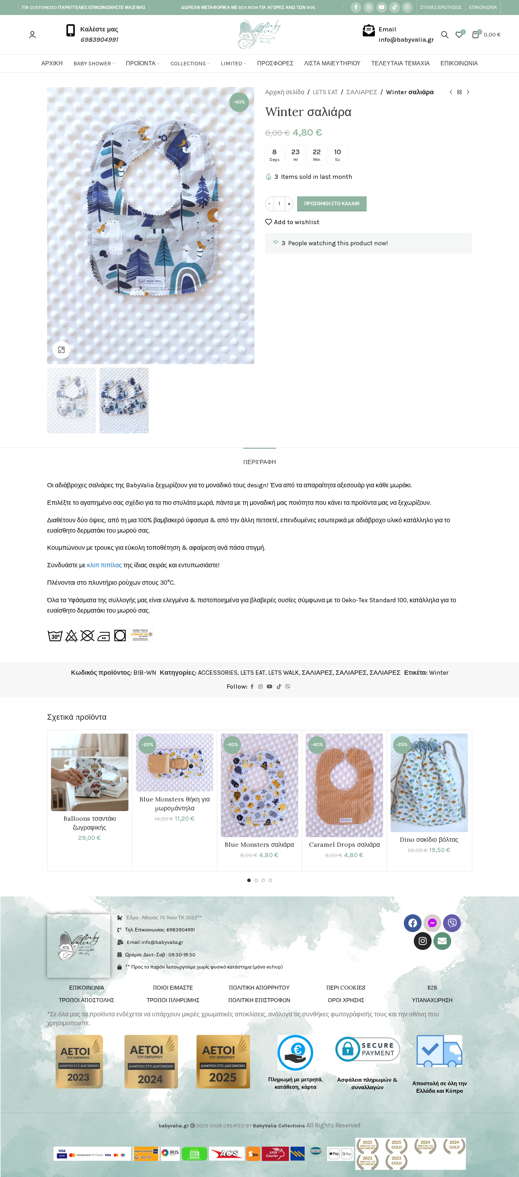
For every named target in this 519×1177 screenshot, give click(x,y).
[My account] (32, 34)
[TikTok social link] (394, 7)
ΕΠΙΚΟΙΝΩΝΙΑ (86, 987)
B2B (432, 987)
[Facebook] (413, 923)
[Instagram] (423, 941)
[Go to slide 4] (270, 880)
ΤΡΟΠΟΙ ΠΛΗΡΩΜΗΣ (173, 1000)
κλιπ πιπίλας (104, 565)
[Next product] (468, 92)
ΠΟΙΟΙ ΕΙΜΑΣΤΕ (173, 987)
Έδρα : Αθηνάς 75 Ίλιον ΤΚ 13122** (164, 918)
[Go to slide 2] (256, 880)
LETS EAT (325, 92)
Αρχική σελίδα (284, 92)
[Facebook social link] (356, 7)
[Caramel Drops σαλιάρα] (344, 785)
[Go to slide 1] (249, 880)
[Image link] (79, 1061)
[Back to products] (459, 92)
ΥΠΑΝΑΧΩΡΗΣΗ (432, 1000)
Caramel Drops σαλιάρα (344, 844)
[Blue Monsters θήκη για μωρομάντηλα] (174, 762)
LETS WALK (283, 672)
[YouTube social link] (381, 7)
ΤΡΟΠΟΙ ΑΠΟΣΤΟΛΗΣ (86, 1000)
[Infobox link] (91, 34)
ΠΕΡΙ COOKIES (345, 987)
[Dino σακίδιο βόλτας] (429, 783)
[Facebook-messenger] (432, 923)
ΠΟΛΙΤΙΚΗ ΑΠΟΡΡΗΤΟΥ (259, 987)
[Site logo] (259, 34)
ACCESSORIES (218, 672)
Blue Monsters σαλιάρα (259, 844)
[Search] (445, 34)
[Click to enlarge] (61, 350)
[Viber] (452, 923)
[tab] (259, 458)
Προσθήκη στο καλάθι (332, 203)
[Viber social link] (407, 7)
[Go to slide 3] (263, 880)
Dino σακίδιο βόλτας (429, 839)
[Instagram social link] (368, 7)
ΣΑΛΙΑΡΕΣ (361, 92)
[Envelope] (442, 941)
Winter (438, 672)
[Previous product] (451, 92)
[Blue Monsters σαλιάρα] (259, 785)
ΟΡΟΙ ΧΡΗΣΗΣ (346, 1000)
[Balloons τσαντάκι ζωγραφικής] (89, 772)
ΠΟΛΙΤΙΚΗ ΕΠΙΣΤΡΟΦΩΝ (259, 1000)
